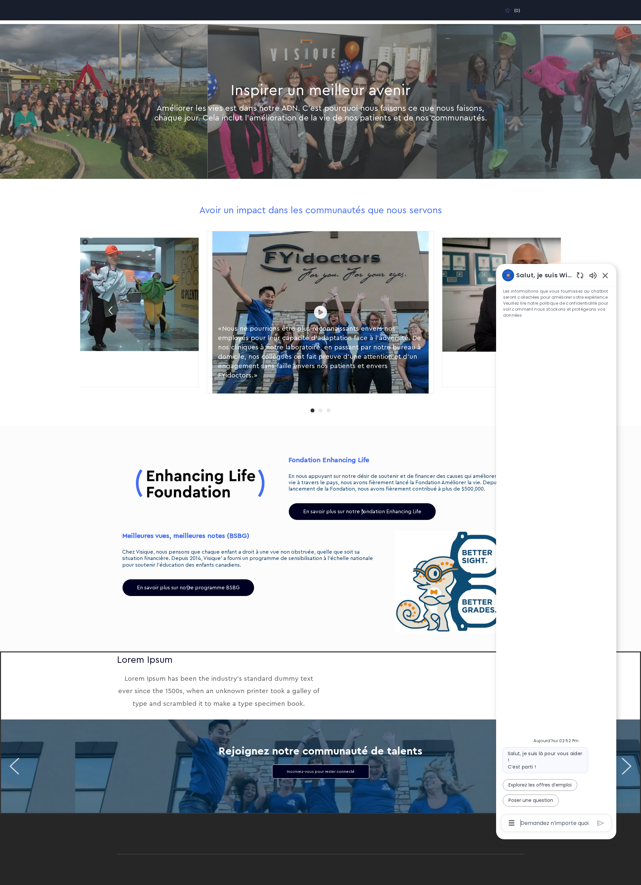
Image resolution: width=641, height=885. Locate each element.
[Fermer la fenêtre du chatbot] (605, 275)
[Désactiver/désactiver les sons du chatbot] (593, 275)
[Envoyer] (601, 823)
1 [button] (312, 410)
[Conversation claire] (580, 275)
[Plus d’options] (511, 823)
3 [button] (329, 410)
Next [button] (626, 766)
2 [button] (320, 410)
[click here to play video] (320, 312)
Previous (110, 310)
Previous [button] (14, 766)
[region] (556, 548)
